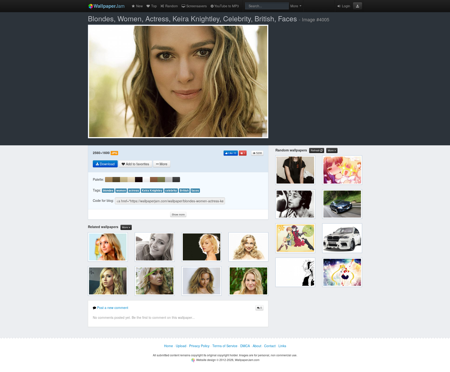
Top (153, 6)
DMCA (245, 345)
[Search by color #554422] (116, 179)
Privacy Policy (199, 345)
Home (168, 345)
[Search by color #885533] (154, 179)
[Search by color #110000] (138, 179)
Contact (270, 345)
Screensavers (196, 6)
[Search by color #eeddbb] (131, 179)
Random (171, 6)
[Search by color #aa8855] (108, 179)
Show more (178, 214)
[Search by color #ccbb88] (124, 179)
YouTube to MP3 (226, 6)
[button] (357, 5)
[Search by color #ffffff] (146, 179)
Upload (181, 345)
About (257, 345)
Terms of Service (224, 345)
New (139, 6)
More (125, 227)
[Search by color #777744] (161, 179)
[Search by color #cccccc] (168, 179)
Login (345, 6)
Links (282, 345)
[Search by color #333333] (176, 179)
